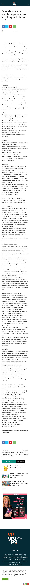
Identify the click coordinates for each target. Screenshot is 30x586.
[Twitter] (6, 26)
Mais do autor (20, 461)
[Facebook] (3, 26)
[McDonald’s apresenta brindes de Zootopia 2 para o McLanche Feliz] (6, 483)
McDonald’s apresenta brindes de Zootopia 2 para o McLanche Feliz (19, 483)
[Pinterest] (10, 26)
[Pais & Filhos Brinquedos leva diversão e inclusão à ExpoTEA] (6, 475)
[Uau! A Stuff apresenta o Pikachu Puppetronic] (6, 468)
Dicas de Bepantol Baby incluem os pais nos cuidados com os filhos (8, 454)
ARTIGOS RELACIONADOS (9, 461)
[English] (24, 584)
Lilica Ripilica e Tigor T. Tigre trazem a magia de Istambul (22, 454)
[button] (2, 4)
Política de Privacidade (8, 573)
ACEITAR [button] (5, 579)
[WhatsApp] (14, 26)
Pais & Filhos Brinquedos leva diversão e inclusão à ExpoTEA (19, 475)
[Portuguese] (26, 584)
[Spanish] (28, 584)
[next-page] (5, 489)
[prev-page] (3, 489)
